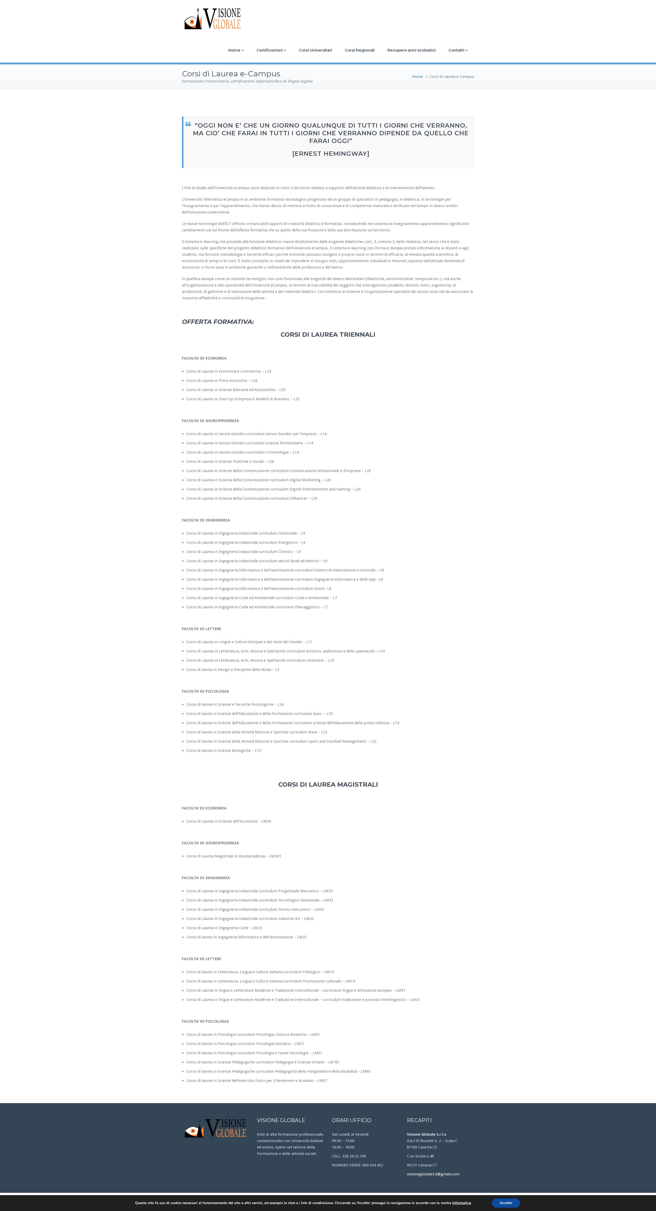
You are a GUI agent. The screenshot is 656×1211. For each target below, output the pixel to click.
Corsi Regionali (360, 50)
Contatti (456, 50)
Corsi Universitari (315, 50)
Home (234, 50)
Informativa (461, 1203)
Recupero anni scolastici (411, 50)
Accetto (506, 1202)
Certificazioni (270, 50)
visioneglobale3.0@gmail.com (433, 1174)
